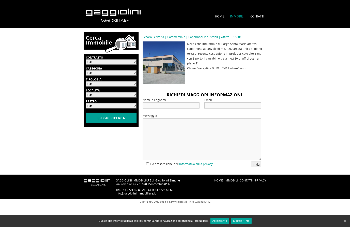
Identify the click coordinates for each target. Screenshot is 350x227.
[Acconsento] (345, 221)
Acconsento (219, 221)
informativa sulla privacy (196, 164)
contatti (246, 180)
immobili (231, 180)
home (218, 180)
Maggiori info (241, 221)
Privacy (260, 180)
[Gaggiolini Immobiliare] (113, 21)
